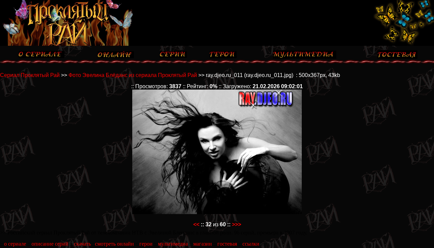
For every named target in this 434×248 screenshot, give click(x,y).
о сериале (15, 244)
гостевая (227, 244)
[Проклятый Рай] (70, 44)
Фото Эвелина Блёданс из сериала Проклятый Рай (132, 75)
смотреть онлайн (114, 244)
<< (196, 224)
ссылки (250, 244)
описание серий (50, 244)
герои (146, 244)
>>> (236, 224)
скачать (82, 244)
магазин (202, 244)
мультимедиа (173, 244)
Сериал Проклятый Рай (30, 75)
